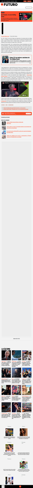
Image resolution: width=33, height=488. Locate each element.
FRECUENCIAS (12, 1)
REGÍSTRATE (29, 1)
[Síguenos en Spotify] (30, 4)
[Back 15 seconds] (18, 486)
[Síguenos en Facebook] (26, 4)
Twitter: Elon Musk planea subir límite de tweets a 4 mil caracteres (14, 107)
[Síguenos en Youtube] (29, 4)
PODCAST (16, 1)
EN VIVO (5, 1)
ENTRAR (25, 1)
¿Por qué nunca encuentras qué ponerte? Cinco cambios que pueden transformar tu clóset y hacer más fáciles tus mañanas (24, 453)
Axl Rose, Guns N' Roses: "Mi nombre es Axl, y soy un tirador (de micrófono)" (16, 109)
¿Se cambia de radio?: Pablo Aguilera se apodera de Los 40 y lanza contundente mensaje (9, 437)
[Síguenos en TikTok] (25, 4)
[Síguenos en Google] (22, 4)
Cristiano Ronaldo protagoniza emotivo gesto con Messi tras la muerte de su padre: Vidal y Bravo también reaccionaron (23, 470)
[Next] (24, 486)
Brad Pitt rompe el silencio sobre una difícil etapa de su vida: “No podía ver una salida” (9, 470)
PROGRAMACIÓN (8, 1)
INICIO (2, 1)
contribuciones (3, 101)
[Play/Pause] (20, 486)
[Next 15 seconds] (22, 486)
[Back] (16, 486)
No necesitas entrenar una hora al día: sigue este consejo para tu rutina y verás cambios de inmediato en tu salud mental (23, 437)
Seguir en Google (28, 113)
